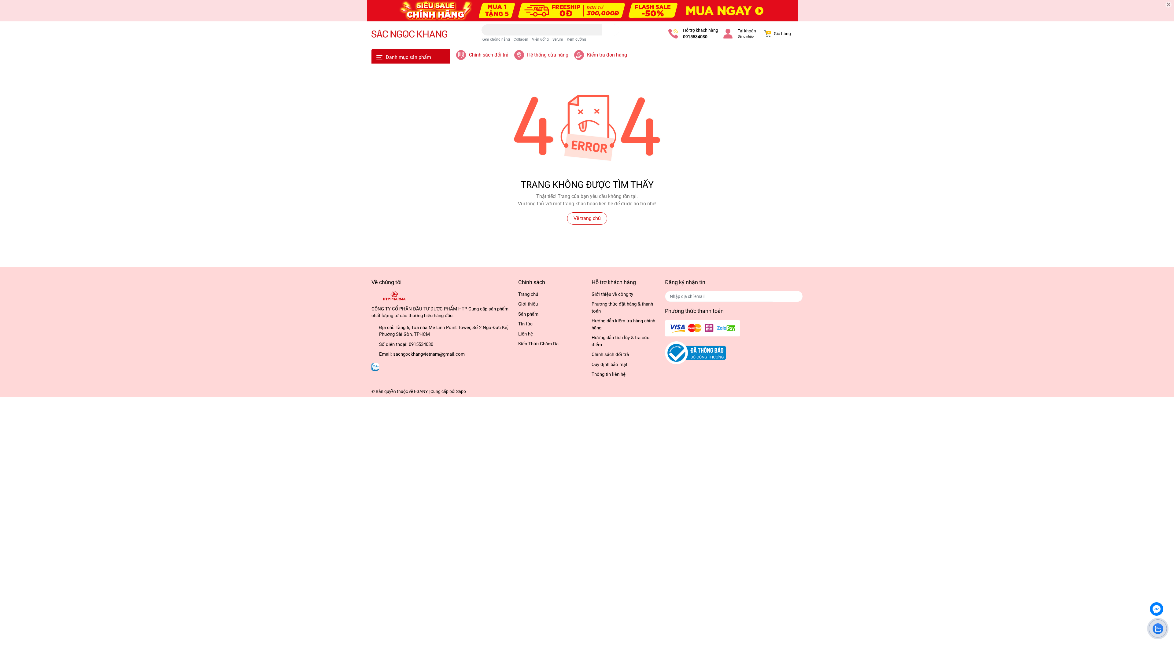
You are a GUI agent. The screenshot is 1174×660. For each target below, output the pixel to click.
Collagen (521, 39)
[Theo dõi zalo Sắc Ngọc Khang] (375, 366)
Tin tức (525, 324)
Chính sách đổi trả (488, 55)
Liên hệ (525, 334)
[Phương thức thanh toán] (702, 328)
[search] (610, 29)
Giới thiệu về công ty (612, 294)
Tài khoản (747, 30)
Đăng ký (787, 296)
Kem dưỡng (576, 39)
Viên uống (540, 39)
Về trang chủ (587, 218)
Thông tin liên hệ (609, 374)
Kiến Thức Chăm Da (538, 343)
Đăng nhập (746, 36)
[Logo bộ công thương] (695, 352)
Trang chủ (528, 294)
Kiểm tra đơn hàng (607, 55)
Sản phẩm (528, 314)
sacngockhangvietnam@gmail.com (429, 354)
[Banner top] (587, 10)
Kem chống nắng (496, 39)
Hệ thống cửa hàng (547, 55)
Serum (557, 39)
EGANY (421, 391)
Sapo (461, 391)
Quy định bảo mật (609, 364)
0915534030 (695, 36)
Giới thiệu (528, 304)
